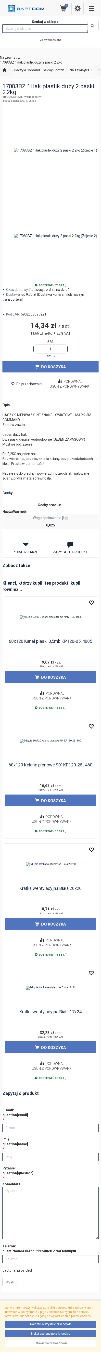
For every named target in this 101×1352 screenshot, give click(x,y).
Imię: (15, 1141)
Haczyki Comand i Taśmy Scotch (39, 70)
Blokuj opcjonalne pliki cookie (50, 1333)
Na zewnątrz (79, 70)
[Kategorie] (91, 8)
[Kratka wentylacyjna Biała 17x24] (50, 987)
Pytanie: (17, 1170)
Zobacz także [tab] (25, 552)
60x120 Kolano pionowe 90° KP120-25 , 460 (50, 764)
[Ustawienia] (77, 8)
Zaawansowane (50, 40)
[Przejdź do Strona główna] (4, 70)
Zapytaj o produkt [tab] (70, 552)
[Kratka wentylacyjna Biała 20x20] (50, 864)
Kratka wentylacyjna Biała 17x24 (50, 1011)
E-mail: (15, 1112)
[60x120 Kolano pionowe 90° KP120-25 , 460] (50, 741)
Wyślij (10, 1282)
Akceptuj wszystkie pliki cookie (51, 1324)
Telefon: (39, 1248)
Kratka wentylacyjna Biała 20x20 (50, 888)
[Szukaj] (93, 26)
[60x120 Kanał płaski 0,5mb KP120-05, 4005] (50, 617)
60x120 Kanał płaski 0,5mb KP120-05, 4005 (50, 641)
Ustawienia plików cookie (51, 1343)
